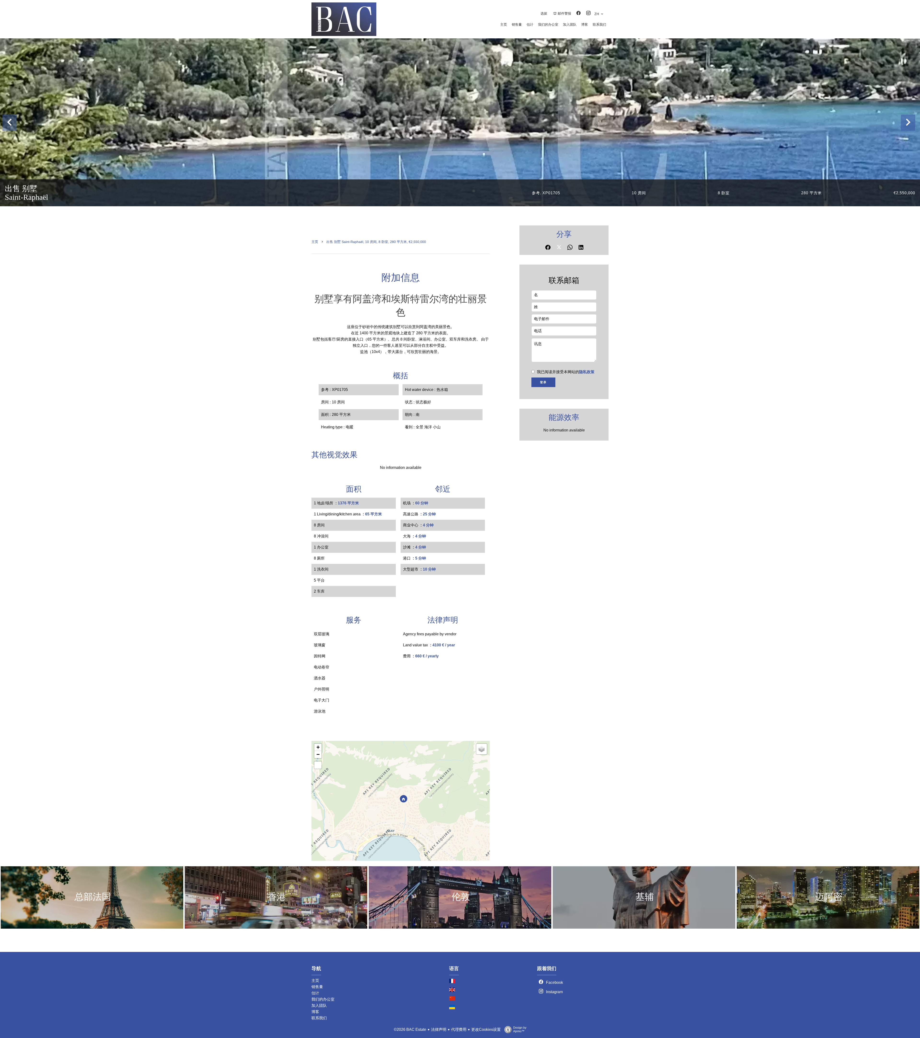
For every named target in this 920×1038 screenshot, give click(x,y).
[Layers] (481, 749)
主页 (314, 242)
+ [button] (318, 747)
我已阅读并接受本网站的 (565, 372)
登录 (543, 382)
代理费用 (458, 1029)
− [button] (318, 754)
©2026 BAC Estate (410, 1029)
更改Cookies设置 (486, 1029)
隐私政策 (586, 372)
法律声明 (438, 1029)
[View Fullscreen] (318, 765)
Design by (519, 1029)
